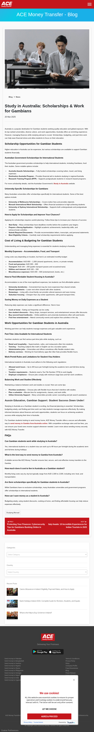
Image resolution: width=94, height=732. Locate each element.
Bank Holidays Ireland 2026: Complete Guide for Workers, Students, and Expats (50, 601)
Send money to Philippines (14, 670)
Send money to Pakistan (13, 658)
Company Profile (71, 666)
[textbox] (47, 554)
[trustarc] (70, 722)
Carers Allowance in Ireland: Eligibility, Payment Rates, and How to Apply (47, 589)
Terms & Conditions (72, 658)
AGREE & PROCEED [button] (49, 716)
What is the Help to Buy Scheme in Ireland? (36, 613)
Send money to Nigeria (13, 666)
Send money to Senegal (13, 673)
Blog (11, 97)
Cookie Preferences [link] (9, 730)
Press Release (71, 673)
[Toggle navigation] (90, 4)
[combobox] (47, 554)
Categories (11, 548)
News (18, 97)
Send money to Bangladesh (14, 661)
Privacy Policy (70, 661)
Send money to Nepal (12, 675)
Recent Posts (12, 584)
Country (10, 565)
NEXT (83, 522)
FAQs (67, 663)
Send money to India (12, 678)
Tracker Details (38, 722)
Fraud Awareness (72, 668)
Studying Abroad (12, 513)
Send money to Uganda (13, 680)
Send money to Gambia (13, 663)
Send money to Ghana (12, 668)
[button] (73, 679)
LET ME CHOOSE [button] (49, 709)
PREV (11, 522)
